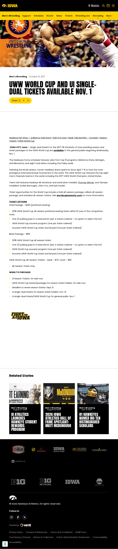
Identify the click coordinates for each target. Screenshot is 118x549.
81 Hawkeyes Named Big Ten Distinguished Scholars (89, 419)
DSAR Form (81, 532)
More (109, 15)
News (59, 15)
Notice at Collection (43, 537)
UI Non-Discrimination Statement (73, 537)
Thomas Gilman (86, 182)
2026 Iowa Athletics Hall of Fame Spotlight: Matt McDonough (58, 419)
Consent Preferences (36, 532)
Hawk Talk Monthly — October (83, 137)
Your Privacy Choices (19, 537)
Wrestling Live (83, 16)
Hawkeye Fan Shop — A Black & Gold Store (30, 137)
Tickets (69, 16)
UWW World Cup (26, 141)
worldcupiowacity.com (69, 195)
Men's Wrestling (18, 76)
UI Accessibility (100, 537)
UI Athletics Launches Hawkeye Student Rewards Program (24, 421)
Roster (49, 15)
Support (26, 15)
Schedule (38, 15)
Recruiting (98, 15)
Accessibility (15, 542)
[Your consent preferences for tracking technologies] (5, 544)
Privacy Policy (16, 532)
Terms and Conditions (61, 532)
